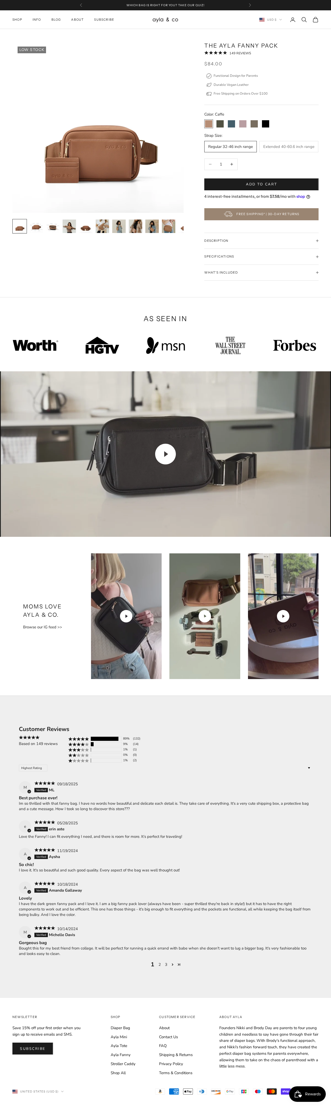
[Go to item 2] (36, 226)
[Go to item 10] (168, 226)
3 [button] (166, 964)
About (77, 19)
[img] (45, 784)
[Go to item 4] (69, 226)
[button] (215, 53)
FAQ (163, 1045)
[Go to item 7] (119, 226)
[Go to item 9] (152, 226)
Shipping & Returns (176, 1054)
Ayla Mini (119, 1037)
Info (37, 19)
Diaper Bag (120, 1027)
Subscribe (104, 19)
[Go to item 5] (86, 226)
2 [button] (160, 964)
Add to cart (261, 184)
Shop (17, 19)
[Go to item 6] (102, 226)
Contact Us (168, 1037)
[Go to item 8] (135, 226)
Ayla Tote (119, 1045)
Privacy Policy (171, 1063)
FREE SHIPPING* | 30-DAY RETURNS (267, 214)
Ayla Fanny (121, 1054)
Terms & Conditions (175, 1072)
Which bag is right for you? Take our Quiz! (165, 5)
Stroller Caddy (123, 1063)
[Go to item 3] (53, 226)
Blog (56, 19)
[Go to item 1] (19, 226)
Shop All (118, 1072)
